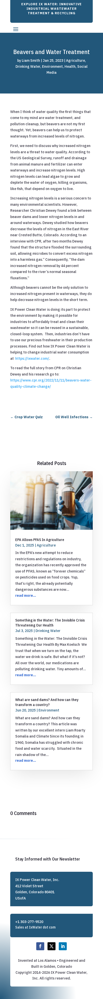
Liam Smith (31, 60)
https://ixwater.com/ (32, 358)
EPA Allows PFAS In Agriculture (39, 539)
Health (70, 66)
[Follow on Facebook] (40, 946)
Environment (52, 66)
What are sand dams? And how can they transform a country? (46, 702)
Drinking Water (28, 66)
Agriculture (75, 60)
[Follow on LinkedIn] (63, 946)
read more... (25, 595)
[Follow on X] (52, 946)
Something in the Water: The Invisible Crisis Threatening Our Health (50, 623)
